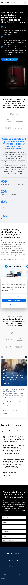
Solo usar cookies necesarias (14, 296)
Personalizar (13, 304)
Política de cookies (20, 574)
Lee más (5, 383)
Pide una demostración (9, 59)
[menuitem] (8, 574)
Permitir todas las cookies (14, 300)
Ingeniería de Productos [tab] (8, 431)
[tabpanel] (14, 456)
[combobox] (15, 566)
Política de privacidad (8, 574)
